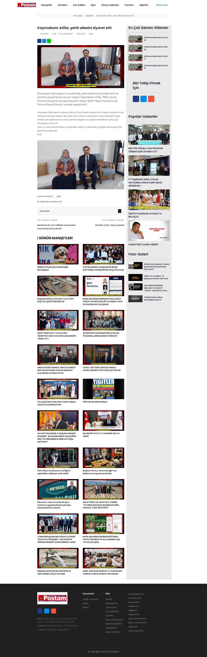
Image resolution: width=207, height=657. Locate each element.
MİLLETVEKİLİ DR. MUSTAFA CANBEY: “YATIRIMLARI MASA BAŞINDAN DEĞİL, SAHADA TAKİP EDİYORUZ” (101, 505)
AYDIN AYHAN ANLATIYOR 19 (156, 66)
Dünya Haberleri (110, 5)
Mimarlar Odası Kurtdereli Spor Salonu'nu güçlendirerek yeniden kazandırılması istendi (54, 505)
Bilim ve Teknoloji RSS (137, 622)
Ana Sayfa (77, 15)
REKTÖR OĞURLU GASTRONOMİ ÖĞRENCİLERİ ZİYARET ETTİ (145, 150)
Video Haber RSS (113, 632)
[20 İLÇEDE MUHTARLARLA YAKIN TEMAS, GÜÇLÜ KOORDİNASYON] (58, 388)
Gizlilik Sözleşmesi (90, 599)
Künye (85, 603)
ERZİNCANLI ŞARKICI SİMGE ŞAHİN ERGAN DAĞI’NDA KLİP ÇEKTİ (156, 266)
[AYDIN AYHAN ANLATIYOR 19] (135, 66)
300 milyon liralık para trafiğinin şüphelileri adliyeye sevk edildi (53, 472)
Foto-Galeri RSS (135, 598)
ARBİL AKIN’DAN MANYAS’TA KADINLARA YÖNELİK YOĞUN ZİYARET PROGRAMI (102, 572)
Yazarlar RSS (111, 628)
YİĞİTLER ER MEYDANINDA (95, 401)
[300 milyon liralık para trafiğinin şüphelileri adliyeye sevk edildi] (58, 457)
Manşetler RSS (112, 603)
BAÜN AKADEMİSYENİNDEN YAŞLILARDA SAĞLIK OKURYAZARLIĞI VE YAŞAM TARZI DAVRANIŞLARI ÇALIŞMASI (103, 301)
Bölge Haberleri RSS (136, 618)
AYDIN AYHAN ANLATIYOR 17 (156, 57)
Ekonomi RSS (134, 602)
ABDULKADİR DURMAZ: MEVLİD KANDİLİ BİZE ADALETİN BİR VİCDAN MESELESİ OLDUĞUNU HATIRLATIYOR (56, 370)
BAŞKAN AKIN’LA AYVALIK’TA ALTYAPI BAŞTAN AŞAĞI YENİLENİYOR (55, 300)
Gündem (62, 5)
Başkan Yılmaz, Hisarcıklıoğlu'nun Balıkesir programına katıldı (100, 472)
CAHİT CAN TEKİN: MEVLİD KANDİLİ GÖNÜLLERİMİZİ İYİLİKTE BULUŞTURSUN (102, 369)
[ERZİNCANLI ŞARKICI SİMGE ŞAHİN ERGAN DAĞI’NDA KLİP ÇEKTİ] (135, 265)
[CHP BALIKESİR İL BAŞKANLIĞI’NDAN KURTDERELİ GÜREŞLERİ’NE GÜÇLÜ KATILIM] (103, 254)
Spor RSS (109, 615)
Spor (93, 5)
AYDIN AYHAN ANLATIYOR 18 (156, 38)
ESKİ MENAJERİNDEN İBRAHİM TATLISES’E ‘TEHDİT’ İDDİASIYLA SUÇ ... (156, 288)
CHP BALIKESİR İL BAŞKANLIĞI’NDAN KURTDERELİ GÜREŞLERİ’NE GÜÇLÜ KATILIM (103, 268)
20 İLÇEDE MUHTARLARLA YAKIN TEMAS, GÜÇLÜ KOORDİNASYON (56, 403)
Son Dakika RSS (112, 611)
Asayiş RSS (133, 626)
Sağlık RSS (132, 610)
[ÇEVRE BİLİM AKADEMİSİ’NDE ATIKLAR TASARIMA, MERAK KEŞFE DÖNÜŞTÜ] (103, 320)
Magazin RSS (134, 614)
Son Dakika (79, 5)
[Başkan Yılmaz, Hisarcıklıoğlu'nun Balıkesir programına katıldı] (103, 457)
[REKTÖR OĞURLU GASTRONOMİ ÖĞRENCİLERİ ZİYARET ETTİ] (149, 134)
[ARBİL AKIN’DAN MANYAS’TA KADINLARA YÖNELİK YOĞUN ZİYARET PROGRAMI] (103, 557)
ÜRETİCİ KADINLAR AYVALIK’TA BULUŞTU (145, 215)
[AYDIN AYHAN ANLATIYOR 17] (135, 57)
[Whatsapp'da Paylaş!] (49, 41)
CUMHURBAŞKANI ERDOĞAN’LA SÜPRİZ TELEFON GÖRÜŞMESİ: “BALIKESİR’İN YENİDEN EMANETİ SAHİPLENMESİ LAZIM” (56, 539)
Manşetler (46, 5)
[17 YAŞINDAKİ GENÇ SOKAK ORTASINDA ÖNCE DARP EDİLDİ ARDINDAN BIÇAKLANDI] (149, 165)
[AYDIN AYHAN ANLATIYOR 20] (135, 48)
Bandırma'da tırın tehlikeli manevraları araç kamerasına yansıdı (56, 224)
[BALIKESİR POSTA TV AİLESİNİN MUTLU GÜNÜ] (103, 420)
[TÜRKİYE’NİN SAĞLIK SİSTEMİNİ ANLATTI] (135, 298)
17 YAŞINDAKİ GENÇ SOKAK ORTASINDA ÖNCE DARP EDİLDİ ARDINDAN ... (145, 182)
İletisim (86, 607)
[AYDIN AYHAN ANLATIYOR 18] (135, 38)
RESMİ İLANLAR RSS (114, 623)
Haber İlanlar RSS (135, 631)
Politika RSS (133, 606)
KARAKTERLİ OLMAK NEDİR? (143, 244)
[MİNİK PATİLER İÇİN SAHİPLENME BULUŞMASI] (58, 254)
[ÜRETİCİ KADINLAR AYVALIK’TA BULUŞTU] (149, 199)
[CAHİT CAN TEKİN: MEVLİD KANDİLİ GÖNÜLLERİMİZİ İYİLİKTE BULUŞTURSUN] (103, 354)
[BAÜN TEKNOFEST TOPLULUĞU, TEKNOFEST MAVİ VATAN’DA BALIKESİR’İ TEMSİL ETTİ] (58, 320)
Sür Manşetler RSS (136, 594)
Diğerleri (143, 5)
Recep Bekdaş (112, 651)
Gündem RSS (111, 607)
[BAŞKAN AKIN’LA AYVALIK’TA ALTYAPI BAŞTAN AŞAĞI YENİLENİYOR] (58, 285)
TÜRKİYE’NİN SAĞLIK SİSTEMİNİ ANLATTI (153, 298)
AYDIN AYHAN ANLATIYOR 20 (156, 48)
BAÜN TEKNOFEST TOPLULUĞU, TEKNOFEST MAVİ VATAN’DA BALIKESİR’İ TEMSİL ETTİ (56, 336)
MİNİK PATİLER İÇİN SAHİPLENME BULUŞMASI (52, 268)
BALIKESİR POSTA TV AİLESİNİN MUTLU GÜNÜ (101, 435)
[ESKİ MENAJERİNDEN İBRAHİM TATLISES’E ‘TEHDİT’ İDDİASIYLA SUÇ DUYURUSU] (135, 286)
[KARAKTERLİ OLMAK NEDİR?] (149, 230)
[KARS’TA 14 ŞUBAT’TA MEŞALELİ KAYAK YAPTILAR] (135, 277)
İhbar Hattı (162, 5)
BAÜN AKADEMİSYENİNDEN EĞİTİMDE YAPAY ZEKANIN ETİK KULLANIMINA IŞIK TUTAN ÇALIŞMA (101, 539)
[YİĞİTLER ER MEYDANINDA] (103, 388)
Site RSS (109, 599)
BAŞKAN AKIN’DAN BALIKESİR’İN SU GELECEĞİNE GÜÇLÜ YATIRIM (54, 572)
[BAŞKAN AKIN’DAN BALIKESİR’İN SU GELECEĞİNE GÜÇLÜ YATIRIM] (58, 557)
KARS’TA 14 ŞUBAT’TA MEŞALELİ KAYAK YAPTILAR (156, 277)
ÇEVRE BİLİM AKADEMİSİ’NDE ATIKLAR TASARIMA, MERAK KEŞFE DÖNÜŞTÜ (101, 334)
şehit (59, 196)
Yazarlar (129, 5)
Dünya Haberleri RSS (114, 619)
